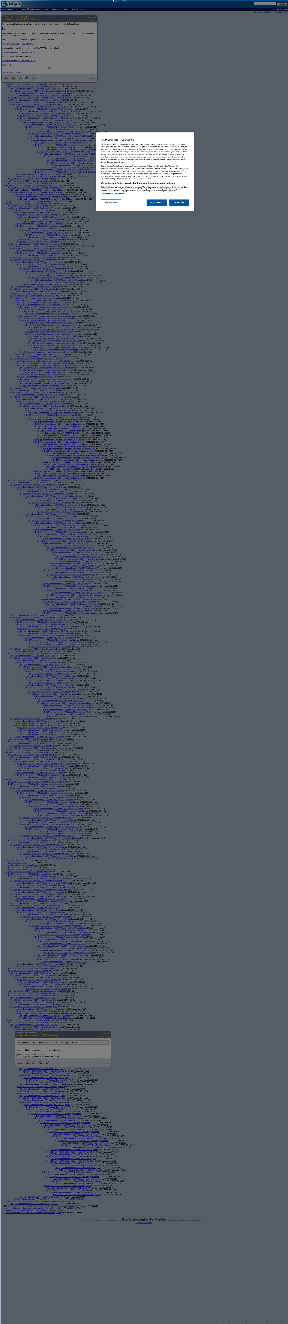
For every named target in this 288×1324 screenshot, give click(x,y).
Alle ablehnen (156, 202)
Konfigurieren (111, 202)
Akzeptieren (179, 202)
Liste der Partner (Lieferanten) (113, 193)
